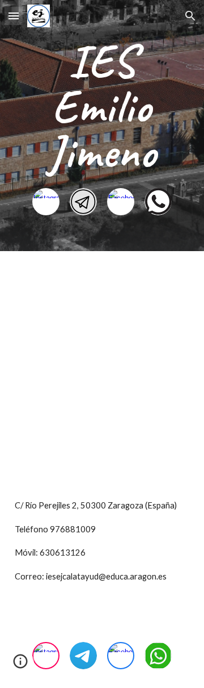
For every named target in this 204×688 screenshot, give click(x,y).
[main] (102, 107)
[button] (13, 15)
